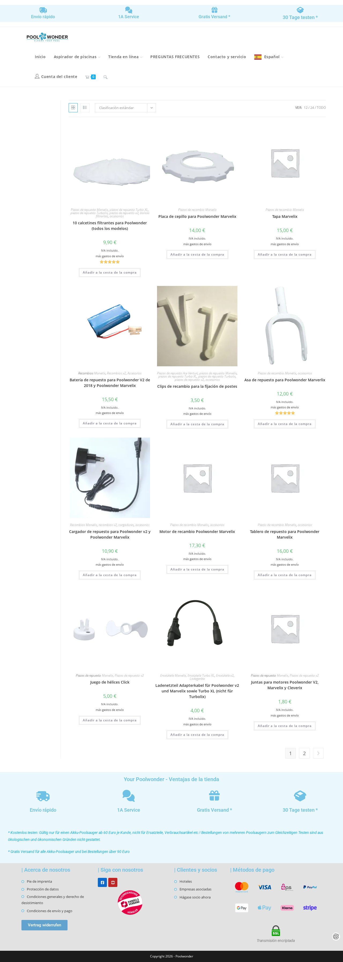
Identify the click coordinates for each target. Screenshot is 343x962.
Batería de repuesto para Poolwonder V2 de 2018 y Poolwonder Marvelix (110, 382)
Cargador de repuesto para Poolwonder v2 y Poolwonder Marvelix (110, 534)
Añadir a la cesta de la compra (110, 272)
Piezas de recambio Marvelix (197, 209)
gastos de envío (113, 256)
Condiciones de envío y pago (49, 910)
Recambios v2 (116, 373)
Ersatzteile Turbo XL (201, 675)
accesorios (117, 216)
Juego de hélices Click (109, 682)
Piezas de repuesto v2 (129, 675)
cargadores (126, 525)
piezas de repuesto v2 (124, 213)
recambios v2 (108, 525)
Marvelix (99, 373)
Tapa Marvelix (284, 216)
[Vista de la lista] (85, 107)
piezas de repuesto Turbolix (89, 213)
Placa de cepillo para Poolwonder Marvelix (197, 216)
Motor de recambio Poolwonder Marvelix (197, 531)
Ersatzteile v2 (225, 675)
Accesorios (134, 373)
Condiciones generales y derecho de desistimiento (52, 899)
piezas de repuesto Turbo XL (129, 209)
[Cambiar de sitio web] (105, 77)
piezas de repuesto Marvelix (218, 373)
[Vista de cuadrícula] (73, 107)
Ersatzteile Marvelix (173, 675)
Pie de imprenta (39, 881)
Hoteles (186, 881)
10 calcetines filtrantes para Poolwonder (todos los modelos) (110, 225)
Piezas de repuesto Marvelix (89, 209)
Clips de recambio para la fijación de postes (197, 386)
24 (312, 107)
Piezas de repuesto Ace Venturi (177, 373)
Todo (321, 107)
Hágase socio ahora (195, 897)
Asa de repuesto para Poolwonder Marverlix (284, 379)
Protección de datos (43, 889)
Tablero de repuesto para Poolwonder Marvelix (284, 534)
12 (306, 107)
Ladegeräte (197, 678)
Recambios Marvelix (83, 525)
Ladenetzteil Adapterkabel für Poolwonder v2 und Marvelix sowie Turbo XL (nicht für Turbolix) (197, 691)
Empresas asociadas (195, 889)
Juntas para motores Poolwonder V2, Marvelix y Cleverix (285, 685)
